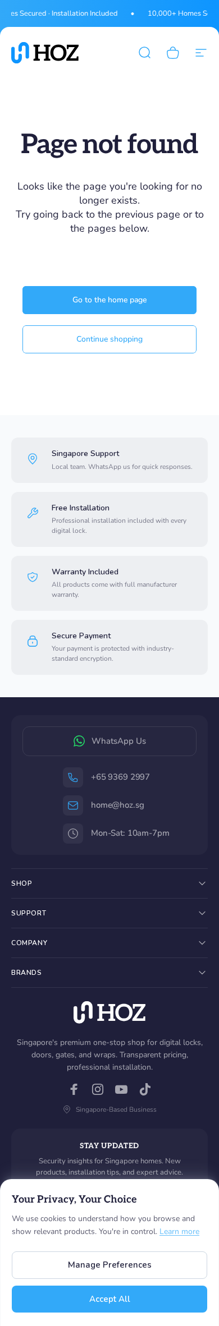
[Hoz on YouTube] (121, 1089)
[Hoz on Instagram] (98, 1089)
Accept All (109, 1299)
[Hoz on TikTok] (145, 1089)
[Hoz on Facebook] (74, 1089)
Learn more (179, 1231)
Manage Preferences (110, 1264)
